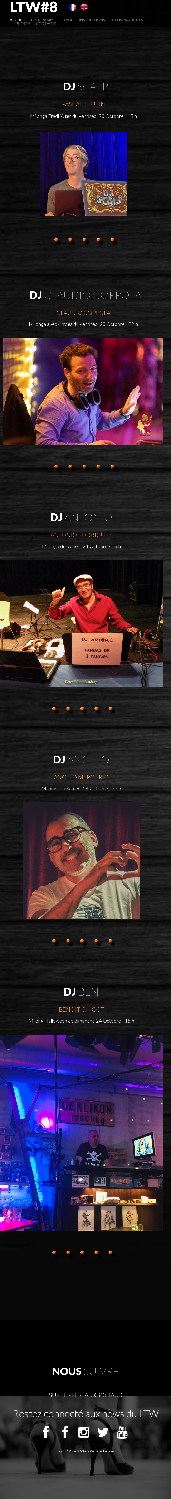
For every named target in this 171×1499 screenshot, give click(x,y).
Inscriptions (92, 20)
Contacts (46, 23)
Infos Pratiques (127, 20)
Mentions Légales (101, 1451)
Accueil (17, 20)
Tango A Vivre (67, 1451)
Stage (67, 20)
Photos (22, 23)
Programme (43, 20)
